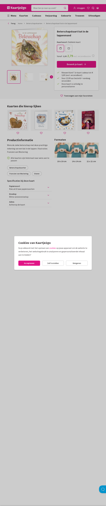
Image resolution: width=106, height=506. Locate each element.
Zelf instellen (53, 263)
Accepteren (29, 263)
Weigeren (77, 263)
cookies (52, 248)
